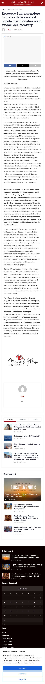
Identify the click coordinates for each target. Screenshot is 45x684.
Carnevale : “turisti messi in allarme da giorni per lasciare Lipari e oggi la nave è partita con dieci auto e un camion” (26, 456)
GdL (9, 30)
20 (22, 611)
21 (28, 611)
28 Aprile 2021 (18, 30)
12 (16, 607)
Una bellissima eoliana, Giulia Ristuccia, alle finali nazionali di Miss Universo (27, 427)
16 (40, 607)
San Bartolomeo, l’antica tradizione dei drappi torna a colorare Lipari (26, 518)
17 (4, 611)
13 (22, 607)
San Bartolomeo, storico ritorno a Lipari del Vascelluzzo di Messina (27, 529)
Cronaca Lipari (7, 638)
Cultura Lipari (7, 645)
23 (40, 611)
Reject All (22, 679)
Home (3, 9)
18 (10, 611)
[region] (22, 666)
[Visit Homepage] (22, 3)
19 (16, 611)
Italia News (18, 9)
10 (4, 607)
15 (34, 607)
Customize (22, 674)
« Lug (3, 624)
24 (4, 616)
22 (34, 611)
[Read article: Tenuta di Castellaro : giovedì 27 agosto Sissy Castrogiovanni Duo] (6, 557)
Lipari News (10, 9)
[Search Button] (42, 3)
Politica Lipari (7, 641)
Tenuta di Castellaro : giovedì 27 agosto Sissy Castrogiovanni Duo (21, 495)
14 (28, 607)
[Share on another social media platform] (35, 65)
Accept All (22, 668)
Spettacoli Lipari (8, 648)
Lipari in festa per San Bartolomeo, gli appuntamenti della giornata (26, 506)
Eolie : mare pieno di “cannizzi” (27, 436)
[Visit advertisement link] (22, 361)
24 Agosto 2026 (10, 499)
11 (10, 607)
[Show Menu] (3, 3)
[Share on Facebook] (10, 65)
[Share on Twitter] (23, 65)
